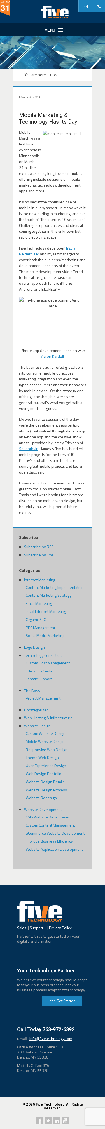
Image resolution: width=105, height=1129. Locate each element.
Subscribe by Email (39, 555)
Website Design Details (45, 782)
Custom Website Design (46, 733)
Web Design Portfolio (43, 774)
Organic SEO (36, 619)
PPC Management (40, 628)
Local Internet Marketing (46, 611)
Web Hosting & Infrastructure (48, 718)
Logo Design (34, 647)
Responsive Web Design (46, 749)
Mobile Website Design (45, 741)
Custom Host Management (48, 663)
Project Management (43, 698)
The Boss (32, 690)
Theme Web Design (42, 757)
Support (36, 928)
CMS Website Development (49, 817)
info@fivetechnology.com (50, 1038)
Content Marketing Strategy (48, 595)
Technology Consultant (43, 655)
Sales (21, 928)
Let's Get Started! (62, 1001)
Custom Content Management (50, 825)
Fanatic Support (39, 679)
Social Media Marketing (45, 635)
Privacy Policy (60, 928)
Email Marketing (39, 603)
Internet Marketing (39, 580)
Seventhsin (28, 448)
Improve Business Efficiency (49, 841)
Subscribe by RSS (39, 547)
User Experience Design (46, 765)
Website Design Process (46, 790)
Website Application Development (54, 849)
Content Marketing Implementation (55, 587)
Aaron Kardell (52, 356)
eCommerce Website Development (55, 833)
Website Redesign (41, 798)
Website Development (43, 809)
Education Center (40, 671)
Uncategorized (36, 710)
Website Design (37, 726)
